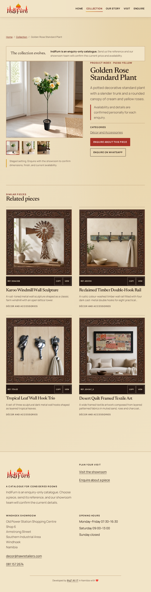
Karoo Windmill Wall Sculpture (32, 290)
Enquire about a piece (94, 480)
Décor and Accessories (106, 132)
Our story (113, 8)
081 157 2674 (15, 564)
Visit (127, 8)
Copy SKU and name (58, 281)
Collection (94, 8)
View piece (67, 281)
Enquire (139, 8)
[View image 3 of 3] (43, 148)
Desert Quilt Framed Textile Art (105, 398)
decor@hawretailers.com (24, 556)
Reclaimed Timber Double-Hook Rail (110, 290)
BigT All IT (72, 580)
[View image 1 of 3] (12, 148)
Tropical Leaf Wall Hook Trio (30, 398)
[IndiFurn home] (17, 8)
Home (79, 8)
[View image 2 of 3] (28, 148)
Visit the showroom (93, 472)
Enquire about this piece (110, 142)
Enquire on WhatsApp (108, 152)
